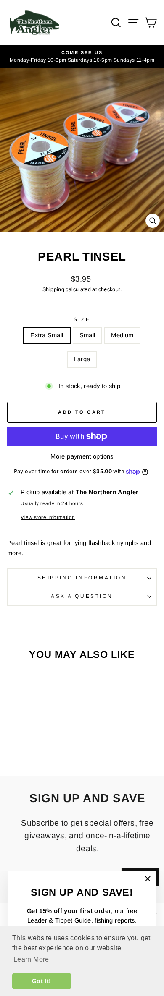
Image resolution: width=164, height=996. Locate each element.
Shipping (53, 289)
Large (82, 359)
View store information (48, 517)
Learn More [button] (31, 959)
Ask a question (82, 596)
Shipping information (82, 577)
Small (87, 335)
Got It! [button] (41, 981)
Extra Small (46, 335)
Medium (122, 335)
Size (82, 319)
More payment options (81, 456)
